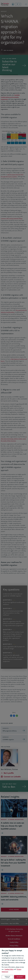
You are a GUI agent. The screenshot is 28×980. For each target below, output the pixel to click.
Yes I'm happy (20, 976)
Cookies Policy (9, 969)
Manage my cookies (7, 977)
